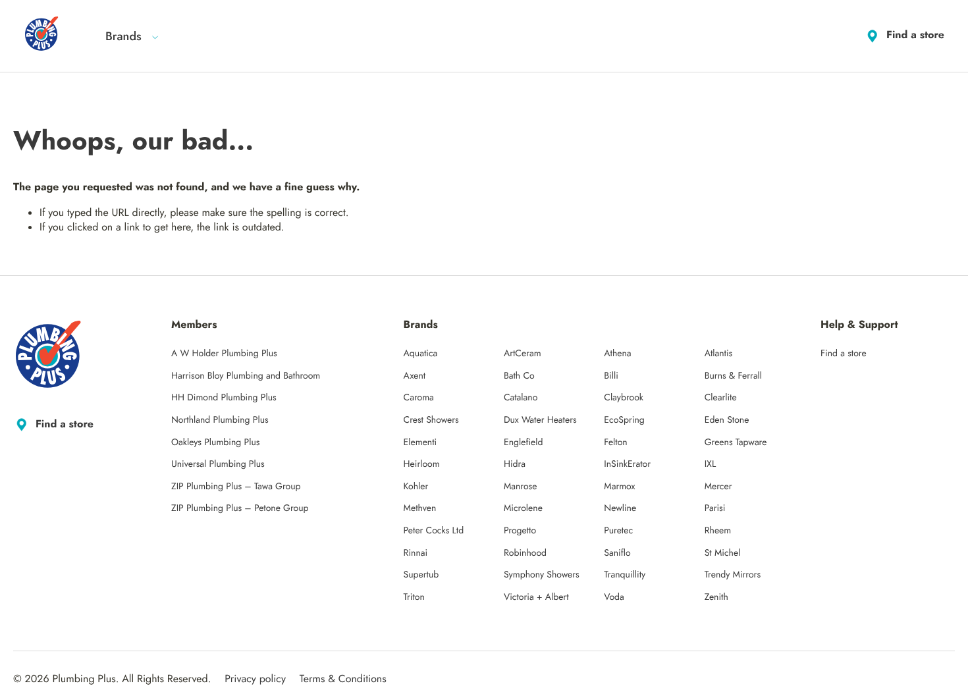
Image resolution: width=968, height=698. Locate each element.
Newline (620, 508)
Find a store (915, 35)
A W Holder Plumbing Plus (224, 353)
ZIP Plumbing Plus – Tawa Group (236, 486)
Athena (617, 353)
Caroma (419, 397)
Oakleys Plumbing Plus (215, 442)
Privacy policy (255, 679)
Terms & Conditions (343, 679)
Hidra (514, 464)
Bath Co (519, 376)
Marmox (619, 486)
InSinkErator (627, 464)
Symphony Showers (541, 574)
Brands (123, 36)
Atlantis (719, 353)
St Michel (723, 553)
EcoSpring (624, 420)
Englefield (523, 442)
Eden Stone (727, 420)
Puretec (618, 530)
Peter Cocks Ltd (434, 530)
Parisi (715, 508)
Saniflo (617, 553)
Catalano (520, 397)
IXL (710, 464)
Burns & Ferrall (733, 376)
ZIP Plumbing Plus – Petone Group (240, 508)
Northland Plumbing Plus (220, 420)
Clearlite (721, 397)
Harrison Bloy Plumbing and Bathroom (245, 376)
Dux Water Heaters (540, 420)
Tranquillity (624, 574)
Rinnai (416, 553)
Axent (415, 376)
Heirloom (422, 464)
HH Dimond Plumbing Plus (224, 397)
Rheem (718, 530)
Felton (615, 442)
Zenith (716, 597)
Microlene (523, 508)
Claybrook (623, 397)
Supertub (421, 574)
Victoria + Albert (536, 597)
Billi (611, 376)
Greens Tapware (736, 442)
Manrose (520, 486)
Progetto (520, 530)
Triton (414, 597)
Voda (614, 597)
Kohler (416, 486)
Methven (420, 508)
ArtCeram (522, 353)
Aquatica (421, 353)
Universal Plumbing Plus (218, 464)
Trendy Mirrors (733, 574)
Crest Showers (431, 420)
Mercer (718, 486)
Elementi (420, 442)
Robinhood (525, 553)
